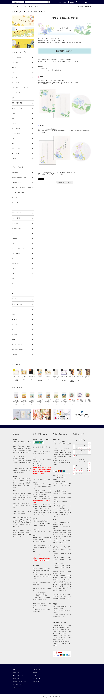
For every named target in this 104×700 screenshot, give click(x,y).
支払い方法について (18, 672)
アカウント (63, 2)
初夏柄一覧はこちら (63, 182)
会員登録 (72, 2)
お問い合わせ (81, 6)
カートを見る (36, 678)
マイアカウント (37, 669)
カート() (88, 2)
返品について (16, 678)
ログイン (80, 2)
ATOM (18, 687)
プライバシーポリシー (18, 684)
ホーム (14, 6)
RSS (14, 687)
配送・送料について (18, 675)
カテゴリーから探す (23, 6)
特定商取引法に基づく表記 (20, 681)
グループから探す (34, 6)
